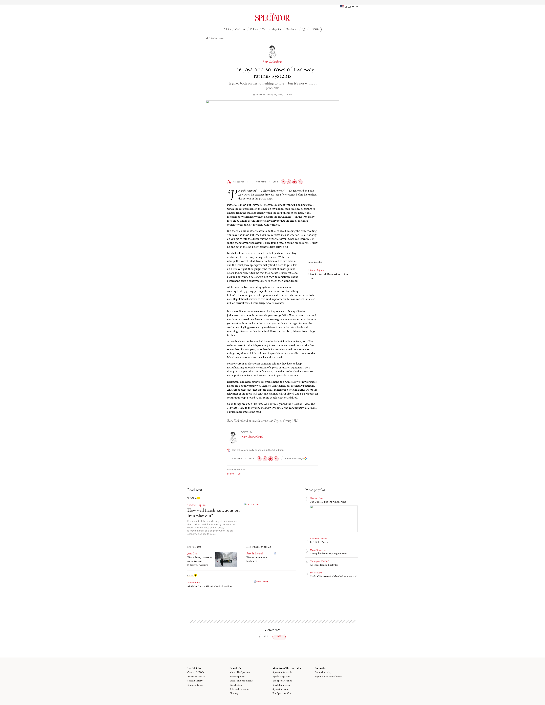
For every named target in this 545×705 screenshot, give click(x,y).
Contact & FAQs (195, 672)
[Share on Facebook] (283, 181)
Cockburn (240, 29)
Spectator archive (281, 684)
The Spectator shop (282, 680)
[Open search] (304, 29)
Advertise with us (196, 676)
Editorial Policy (195, 684)
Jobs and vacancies (239, 689)
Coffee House (217, 38)
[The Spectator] (272, 17)
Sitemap (234, 693)
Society (230, 474)
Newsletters (291, 29)
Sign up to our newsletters (328, 676)
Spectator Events (281, 689)
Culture (254, 29)
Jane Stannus (194, 582)
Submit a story (194, 680)
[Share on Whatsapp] (294, 181)
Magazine (276, 29)
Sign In (315, 29)
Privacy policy (237, 676)
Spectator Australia (282, 672)
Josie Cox (192, 553)
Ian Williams (316, 572)
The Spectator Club (282, 693)
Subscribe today (323, 672)
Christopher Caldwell (319, 561)
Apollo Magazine (281, 676)
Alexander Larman (318, 538)
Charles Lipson (316, 270)
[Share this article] (300, 181)
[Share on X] (289, 181)
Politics (227, 29)
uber (240, 474)
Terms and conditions (241, 680)
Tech (264, 29)
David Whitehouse (318, 549)
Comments (261, 181)
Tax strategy (236, 684)
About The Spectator (240, 672)
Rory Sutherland (252, 437)
